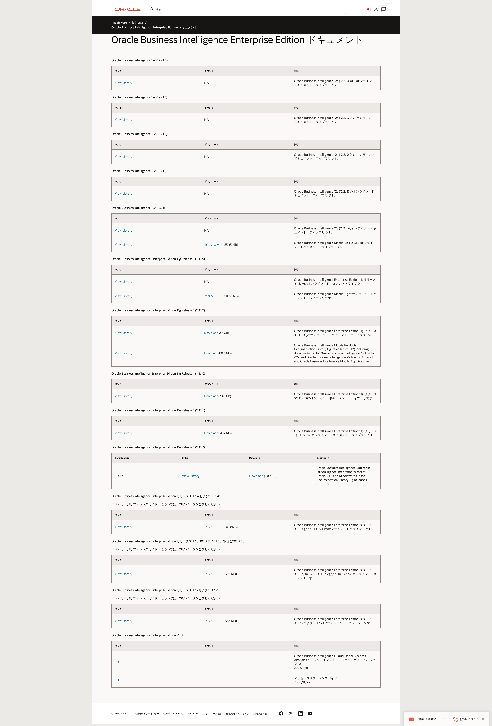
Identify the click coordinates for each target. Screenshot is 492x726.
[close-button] (483, 719)
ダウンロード (213, 245)
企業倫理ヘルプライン (237, 713)
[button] (108, 9)
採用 (204, 713)
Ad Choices (193, 713)
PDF (118, 662)
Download (211, 333)
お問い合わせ (260, 713)
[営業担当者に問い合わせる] (383, 9)
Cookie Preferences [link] (173, 713)
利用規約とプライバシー (147, 713)
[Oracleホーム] (127, 9)
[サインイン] (376, 9)
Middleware (119, 22)
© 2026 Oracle (118, 713)
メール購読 (216, 713)
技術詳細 (137, 22)
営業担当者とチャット (433, 719)
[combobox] (246, 9)
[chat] (411, 719)
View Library (123, 83)
